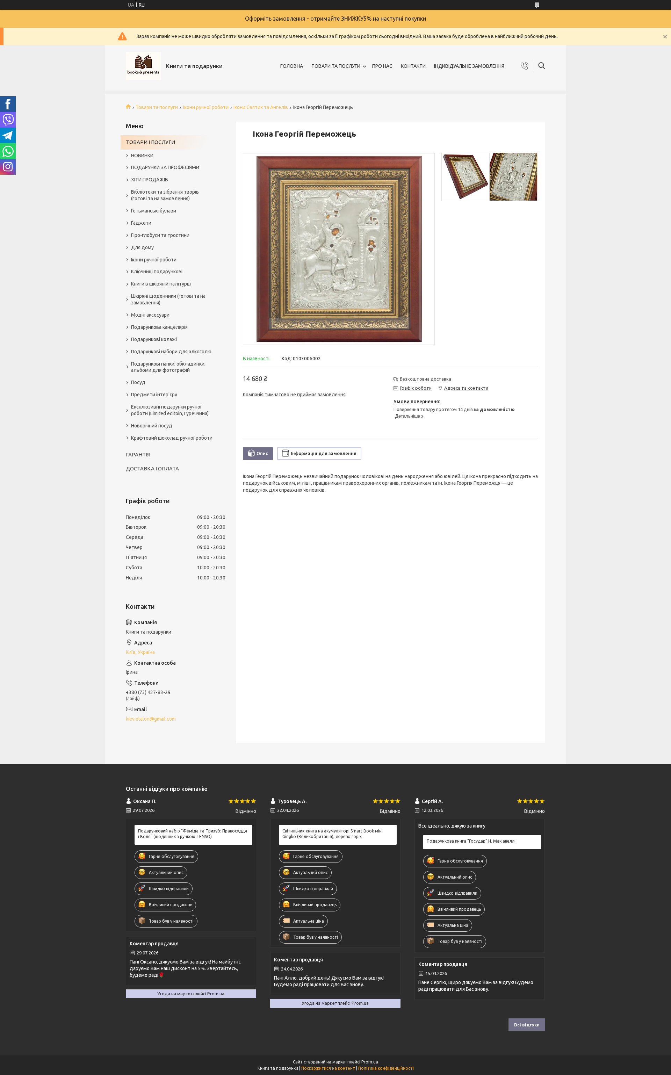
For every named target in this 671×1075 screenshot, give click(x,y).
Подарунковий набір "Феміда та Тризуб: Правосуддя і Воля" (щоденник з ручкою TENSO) (192, 834)
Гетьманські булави (153, 211)
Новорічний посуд (151, 425)
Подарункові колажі (154, 339)
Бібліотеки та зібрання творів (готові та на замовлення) (165, 195)
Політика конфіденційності (386, 1068)
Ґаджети (141, 223)
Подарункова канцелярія (159, 327)
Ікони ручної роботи (206, 107)
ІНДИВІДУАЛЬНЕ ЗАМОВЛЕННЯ (469, 66)
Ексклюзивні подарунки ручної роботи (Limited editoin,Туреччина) (170, 410)
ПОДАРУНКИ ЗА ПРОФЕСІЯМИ (165, 167)
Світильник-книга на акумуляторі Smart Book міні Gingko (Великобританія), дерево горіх (332, 834)
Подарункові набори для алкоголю (171, 351)
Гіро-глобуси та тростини (160, 235)
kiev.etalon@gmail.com (151, 719)
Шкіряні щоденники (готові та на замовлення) (168, 299)
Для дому (142, 247)
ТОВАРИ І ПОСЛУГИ (150, 142)
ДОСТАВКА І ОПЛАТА (152, 468)
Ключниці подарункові (156, 271)
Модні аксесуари (150, 315)
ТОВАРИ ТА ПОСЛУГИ (335, 66)
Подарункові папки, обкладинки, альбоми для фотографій (168, 367)
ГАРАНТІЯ (138, 454)
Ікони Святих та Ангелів (260, 107)
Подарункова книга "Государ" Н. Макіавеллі (471, 841)
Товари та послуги (157, 107)
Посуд (138, 382)
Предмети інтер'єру (154, 394)
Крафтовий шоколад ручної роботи (171, 438)
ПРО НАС (382, 66)
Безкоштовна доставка (425, 378)
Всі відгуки (527, 1024)
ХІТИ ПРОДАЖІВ (149, 179)
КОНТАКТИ (413, 66)
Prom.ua (369, 1062)
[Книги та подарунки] (143, 66)
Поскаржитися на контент (328, 1068)
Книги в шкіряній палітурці (161, 284)
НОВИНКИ (142, 155)
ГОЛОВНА (291, 66)
